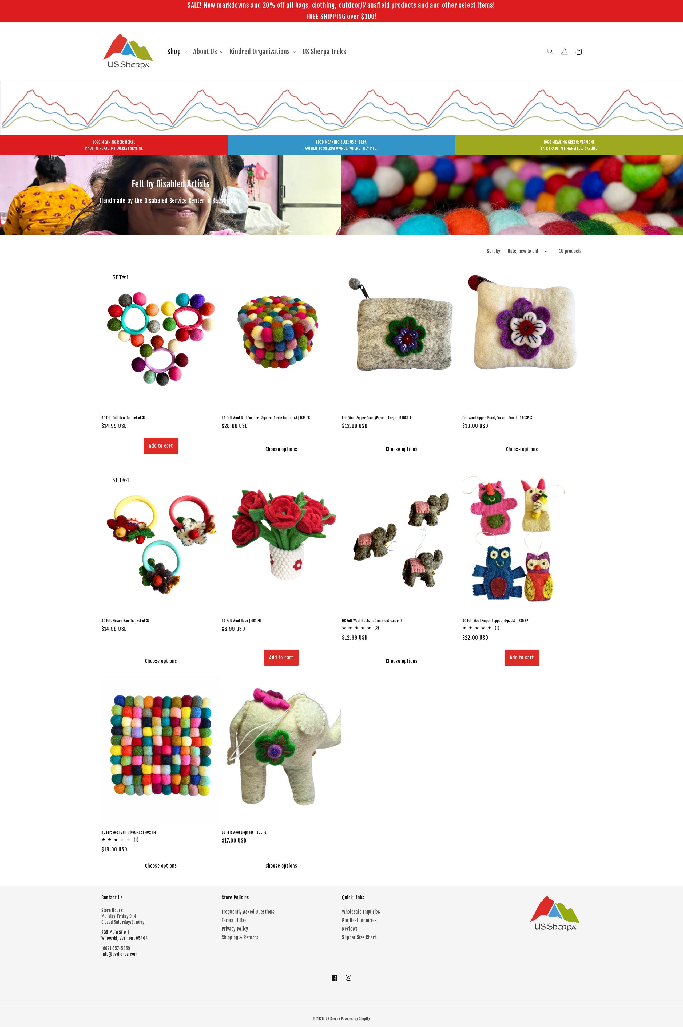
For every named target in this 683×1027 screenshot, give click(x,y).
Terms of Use (234, 920)
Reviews (350, 929)
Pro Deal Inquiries (359, 920)
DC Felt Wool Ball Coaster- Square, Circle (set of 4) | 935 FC (266, 418)
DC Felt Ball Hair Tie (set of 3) (123, 418)
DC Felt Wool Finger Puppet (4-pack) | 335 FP (495, 621)
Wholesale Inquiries (361, 912)
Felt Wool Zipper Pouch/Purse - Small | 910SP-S (497, 418)
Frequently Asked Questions (248, 912)
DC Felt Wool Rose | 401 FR (241, 621)
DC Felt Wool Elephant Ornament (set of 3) (373, 621)
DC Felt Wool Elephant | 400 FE (244, 832)
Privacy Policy (235, 929)
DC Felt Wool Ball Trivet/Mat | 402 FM (128, 832)
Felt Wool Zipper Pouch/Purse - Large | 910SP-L (377, 418)
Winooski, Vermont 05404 (124, 938)
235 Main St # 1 (115, 932)
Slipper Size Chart (359, 937)
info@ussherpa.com (119, 954)
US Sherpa (333, 1019)
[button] (176, 52)
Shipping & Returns (240, 937)
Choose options (281, 449)
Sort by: (494, 251)
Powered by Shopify (355, 1019)
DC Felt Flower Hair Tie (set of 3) (125, 621)
